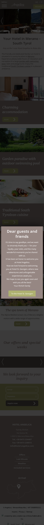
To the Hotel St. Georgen (22, 293)
